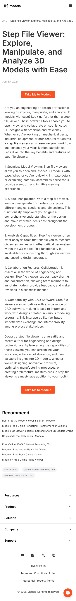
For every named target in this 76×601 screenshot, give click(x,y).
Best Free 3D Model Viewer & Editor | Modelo (28, 420)
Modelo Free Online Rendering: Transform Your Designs (34, 425)
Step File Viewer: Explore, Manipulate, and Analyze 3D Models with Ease (42, 20)
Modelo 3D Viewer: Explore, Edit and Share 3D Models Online (37, 430)
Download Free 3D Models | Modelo (23, 435)
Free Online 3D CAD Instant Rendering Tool (27, 444)
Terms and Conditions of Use (38, 573)
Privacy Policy (38, 565)
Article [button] (5, 20)
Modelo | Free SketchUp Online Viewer (24, 449)
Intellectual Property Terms (38, 580)
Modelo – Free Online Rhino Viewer (22, 459)
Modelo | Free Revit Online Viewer (22, 454)
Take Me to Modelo (38, 94)
